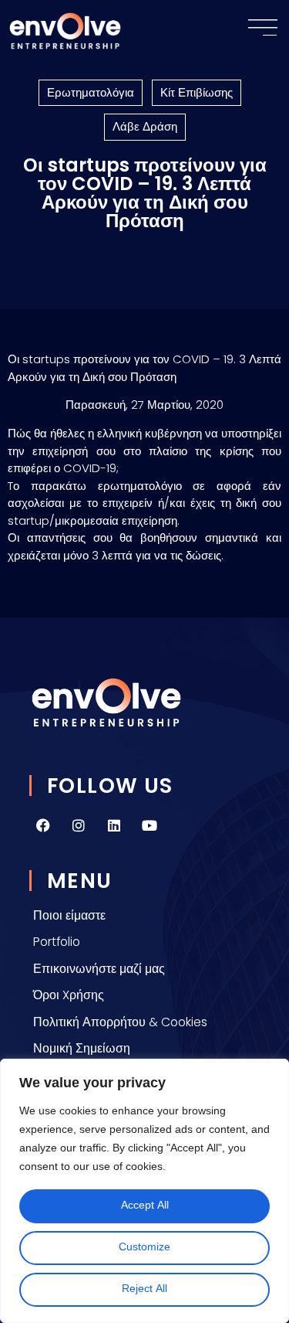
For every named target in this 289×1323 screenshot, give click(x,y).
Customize (144, 1247)
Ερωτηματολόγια (90, 92)
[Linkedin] (114, 825)
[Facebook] (43, 825)
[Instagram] (78, 825)
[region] (144, 1191)
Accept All (145, 1206)
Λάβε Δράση (145, 126)
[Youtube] (149, 825)
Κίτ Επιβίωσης (196, 92)
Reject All (144, 1289)
